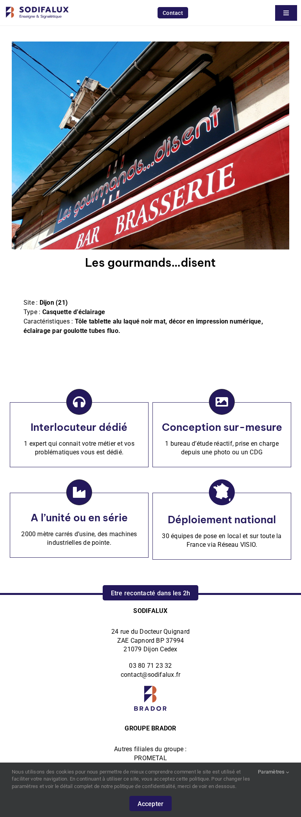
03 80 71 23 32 (150, 665)
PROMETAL (150, 758)
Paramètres (272, 772)
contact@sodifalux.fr (151, 674)
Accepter (151, 804)
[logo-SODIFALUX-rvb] (37, 5)
